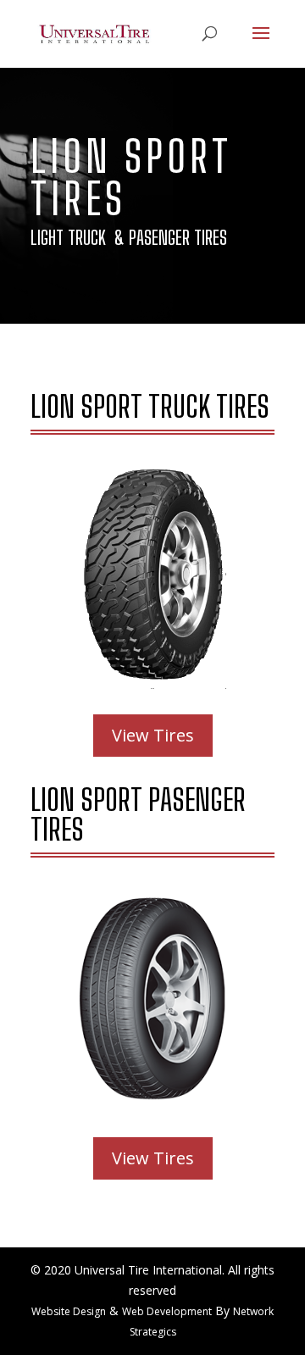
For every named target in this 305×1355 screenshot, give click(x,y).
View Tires (153, 735)
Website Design (68, 1311)
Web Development (167, 1311)
